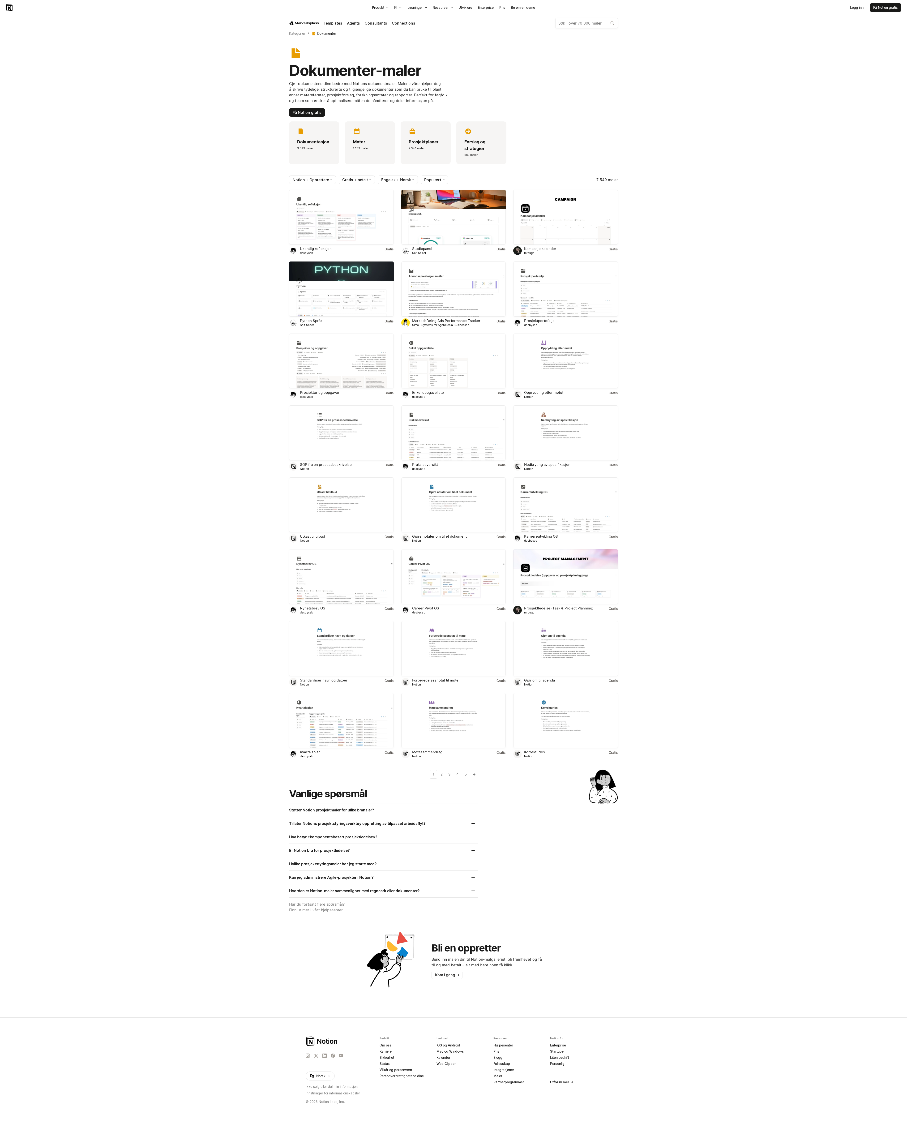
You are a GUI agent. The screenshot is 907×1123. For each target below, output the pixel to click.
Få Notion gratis (307, 112)
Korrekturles (534, 752)
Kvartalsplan (310, 752)
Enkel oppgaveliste (428, 392)
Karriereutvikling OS (541, 536)
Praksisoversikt (425, 464)
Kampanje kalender (540, 248)
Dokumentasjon (313, 141)
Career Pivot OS (425, 608)
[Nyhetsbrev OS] (341, 576)
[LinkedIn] (324, 1055)
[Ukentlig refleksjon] (341, 217)
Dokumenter (326, 33)
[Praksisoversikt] (453, 432)
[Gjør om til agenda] (565, 648)
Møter (359, 141)
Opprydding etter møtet (543, 392)
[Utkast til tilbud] (341, 504)
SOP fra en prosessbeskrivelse (326, 464)
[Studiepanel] (453, 217)
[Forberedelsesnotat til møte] (453, 648)
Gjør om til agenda (539, 680)
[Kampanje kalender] (565, 217)
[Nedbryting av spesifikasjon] (565, 432)
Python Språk (311, 320)
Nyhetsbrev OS (312, 608)
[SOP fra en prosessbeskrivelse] (341, 432)
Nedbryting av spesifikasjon (547, 464)
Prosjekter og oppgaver (319, 392)
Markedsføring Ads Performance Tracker (446, 320)
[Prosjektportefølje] (565, 288)
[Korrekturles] (565, 720)
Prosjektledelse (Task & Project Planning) (558, 608)
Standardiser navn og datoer (323, 680)
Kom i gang (447, 975)
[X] (316, 1056)
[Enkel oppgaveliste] (453, 361)
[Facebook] (333, 1056)
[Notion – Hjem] (9, 8)
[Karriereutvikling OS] (565, 504)
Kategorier (297, 33)
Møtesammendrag (427, 752)
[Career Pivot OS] (453, 576)
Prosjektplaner (423, 141)
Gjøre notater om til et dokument (439, 536)
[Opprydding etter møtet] (565, 361)
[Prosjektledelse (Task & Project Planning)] (565, 576)
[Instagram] (308, 1056)
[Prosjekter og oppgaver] (341, 361)
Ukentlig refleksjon (316, 248)
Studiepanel (422, 248)
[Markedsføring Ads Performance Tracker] (453, 288)
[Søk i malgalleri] (612, 23)
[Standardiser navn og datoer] (341, 648)
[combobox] (586, 23)
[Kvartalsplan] (341, 720)
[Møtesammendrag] (453, 720)
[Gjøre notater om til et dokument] (453, 504)
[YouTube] (341, 1056)
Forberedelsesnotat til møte (435, 680)
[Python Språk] (341, 288)
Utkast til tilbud (312, 536)
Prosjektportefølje (539, 320)
